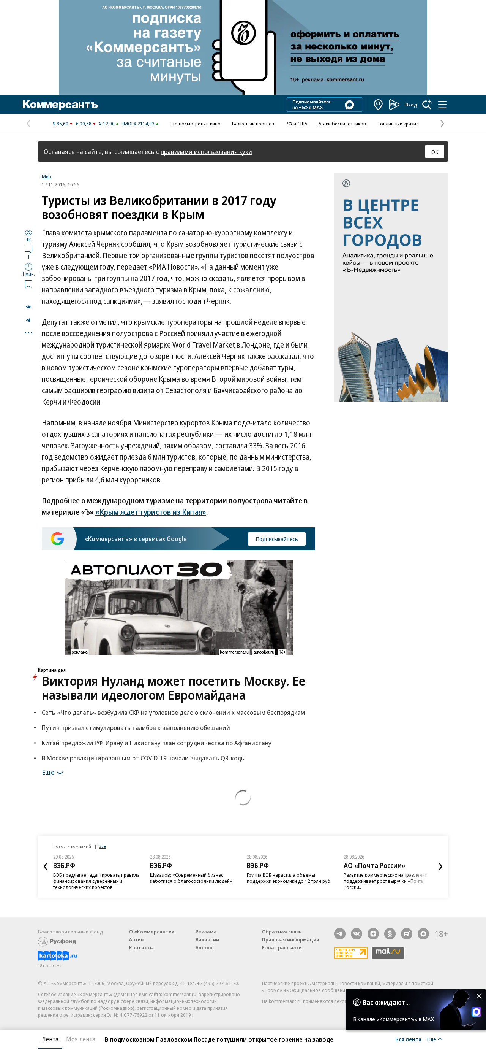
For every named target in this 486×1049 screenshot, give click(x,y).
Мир (46, 176)
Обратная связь (281, 931)
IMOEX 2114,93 (138, 123)
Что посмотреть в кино (195, 123)
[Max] (423, 933)
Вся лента (408, 1039)
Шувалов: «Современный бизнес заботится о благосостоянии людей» (191, 877)
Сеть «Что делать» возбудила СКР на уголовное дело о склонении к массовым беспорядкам (173, 712)
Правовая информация (290, 939)
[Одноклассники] (390, 933)
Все (102, 846)
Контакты (141, 947)
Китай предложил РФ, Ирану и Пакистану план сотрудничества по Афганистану (156, 742)
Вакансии (207, 939)
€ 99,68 (84, 123)
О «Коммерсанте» (152, 931)
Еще (48, 771)
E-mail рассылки (282, 947)
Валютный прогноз (253, 123)
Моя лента (80, 1039)
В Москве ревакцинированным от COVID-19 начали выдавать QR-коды (144, 758)
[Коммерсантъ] (60, 104)
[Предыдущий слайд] (45, 866)
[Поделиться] (28, 307)
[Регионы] (378, 104)
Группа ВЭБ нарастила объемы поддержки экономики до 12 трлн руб (288, 877)
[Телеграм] (340, 933)
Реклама (206, 931)
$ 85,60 (60, 123)
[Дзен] (373, 933)
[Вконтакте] (356, 933)
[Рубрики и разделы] (442, 104)
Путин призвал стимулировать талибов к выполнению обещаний (136, 727)
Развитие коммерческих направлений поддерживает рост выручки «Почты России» (386, 880)
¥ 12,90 (107, 123)
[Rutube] (406, 933)
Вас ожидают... (386, 1002)
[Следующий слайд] (440, 866)
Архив (136, 939)
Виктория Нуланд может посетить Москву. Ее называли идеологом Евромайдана (173, 687)
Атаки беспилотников (342, 123)
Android (205, 947)
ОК (435, 152)
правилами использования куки (206, 151)
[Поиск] (427, 104)
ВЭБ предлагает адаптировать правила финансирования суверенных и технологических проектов (96, 880)
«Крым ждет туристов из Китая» (150, 512)
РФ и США (296, 123)
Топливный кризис (397, 123)
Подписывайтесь (277, 539)
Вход (411, 104)
